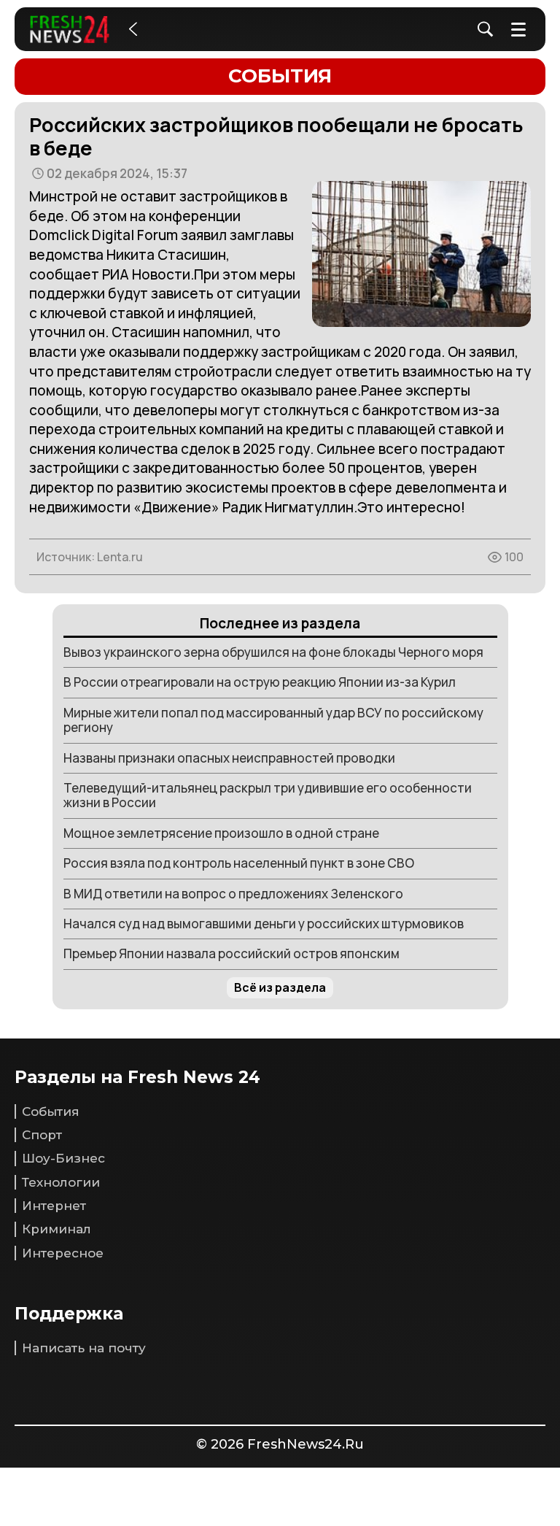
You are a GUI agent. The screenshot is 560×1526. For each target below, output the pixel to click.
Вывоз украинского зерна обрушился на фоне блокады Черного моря (273, 652)
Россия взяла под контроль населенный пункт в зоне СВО (238, 863)
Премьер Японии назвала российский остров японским (231, 953)
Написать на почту (84, 1348)
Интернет (54, 1205)
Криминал (56, 1229)
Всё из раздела (280, 987)
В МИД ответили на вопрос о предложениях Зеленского (233, 893)
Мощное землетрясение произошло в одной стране (221, 833)
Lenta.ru (120, 557)
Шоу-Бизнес (63, 1158)
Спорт (42, 1135)
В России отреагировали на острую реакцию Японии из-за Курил (259, 682)
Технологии (61, 1182)
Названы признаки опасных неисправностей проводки (229, 757)
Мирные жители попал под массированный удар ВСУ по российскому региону (273, 720)
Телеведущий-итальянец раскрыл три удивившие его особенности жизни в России (267, 795)
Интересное (63, 1253)
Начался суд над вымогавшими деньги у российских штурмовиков (263, 923)
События (50, 1111)
